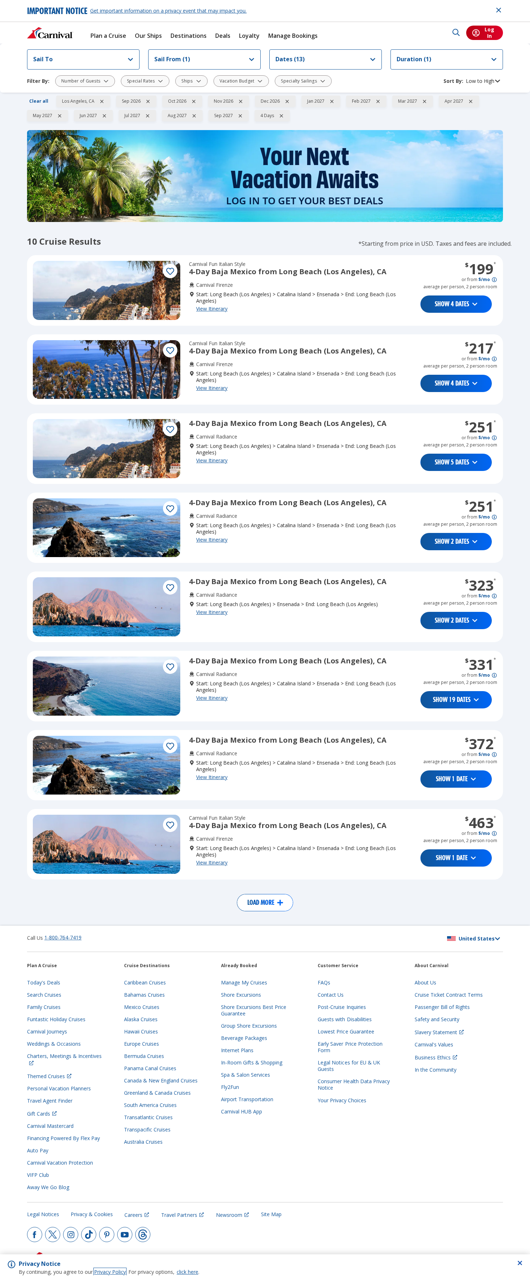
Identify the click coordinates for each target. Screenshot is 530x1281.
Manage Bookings (293, 36)
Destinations (189, 36)
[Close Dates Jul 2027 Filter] (147, 116)
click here (187, 1271)
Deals (222, 36)
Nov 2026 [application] (223, 101)
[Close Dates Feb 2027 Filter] (378, 101)
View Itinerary (212, 308)
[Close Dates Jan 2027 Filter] (332, 101)
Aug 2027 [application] (177, 115)
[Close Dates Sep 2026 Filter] (148, 101)
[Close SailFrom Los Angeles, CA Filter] (102, 101)
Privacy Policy (110, 1271)
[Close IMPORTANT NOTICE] (498, 10)
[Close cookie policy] (520, 1263)
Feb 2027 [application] (361, 101)
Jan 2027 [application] (315, 101)
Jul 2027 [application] (132, 115)
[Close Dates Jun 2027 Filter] (104, 116)
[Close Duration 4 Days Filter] (281, 116)
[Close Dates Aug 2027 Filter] (194, 116)
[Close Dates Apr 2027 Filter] (470, 101)
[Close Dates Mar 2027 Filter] (424, 101)
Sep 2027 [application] (223, 115)
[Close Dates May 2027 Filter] (59, 116)
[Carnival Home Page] (50, 33)
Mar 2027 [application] (407, 101)
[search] (456, 33)
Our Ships (148, 36)
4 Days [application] (267, 115)
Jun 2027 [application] (88, 115)
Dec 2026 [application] (270, 101)
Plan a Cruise (108, 36)
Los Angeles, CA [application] (78, 101)
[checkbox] (170, 271)
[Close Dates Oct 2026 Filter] (193, 101)
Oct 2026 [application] (177, 101)
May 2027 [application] (42, 115)
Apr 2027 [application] (454, 101)
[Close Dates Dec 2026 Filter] (287, 101)
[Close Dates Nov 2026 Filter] (240, 101)
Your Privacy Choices (342, 1100)
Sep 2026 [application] (131, 101)
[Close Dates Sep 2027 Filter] (240, 116)
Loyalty (249, 36)
